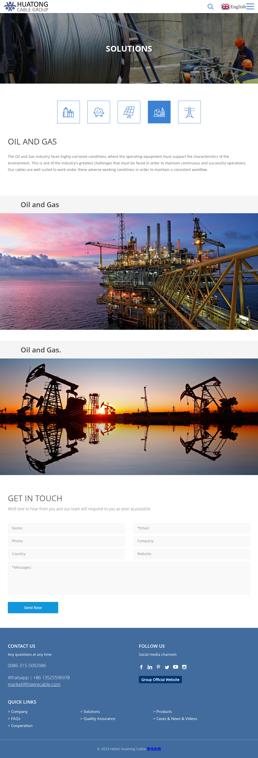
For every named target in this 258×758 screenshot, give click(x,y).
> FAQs (14, 718)
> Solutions (90, 711)
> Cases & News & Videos (175, 718)
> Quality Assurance (97, 718)
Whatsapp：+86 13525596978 (39, 677)
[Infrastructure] (68, 112)
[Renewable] (129, 112)
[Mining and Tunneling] (98, 112)
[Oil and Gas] (159, 112)
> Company (18, 711)
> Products (162, 711)
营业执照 (154, 748)
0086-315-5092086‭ (27, 665)
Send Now (33, 607)
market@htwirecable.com (34, 684)
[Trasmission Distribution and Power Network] (189, 112)
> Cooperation (20, 725)
